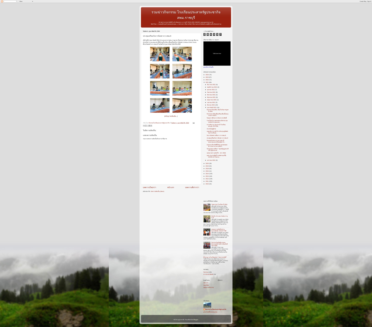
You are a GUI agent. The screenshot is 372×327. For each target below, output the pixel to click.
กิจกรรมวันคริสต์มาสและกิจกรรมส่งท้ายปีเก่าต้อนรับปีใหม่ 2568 (219, 244)
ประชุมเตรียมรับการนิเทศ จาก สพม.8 (217, 138)
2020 (207, 163)
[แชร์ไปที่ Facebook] (149, 126)
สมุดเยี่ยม (206, 285)
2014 (207, 173)
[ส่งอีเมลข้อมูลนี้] (144, 126)
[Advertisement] (165, 198)
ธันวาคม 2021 (211, 84)
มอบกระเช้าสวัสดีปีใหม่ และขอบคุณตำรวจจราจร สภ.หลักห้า (217, 145)
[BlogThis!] (146, 126)
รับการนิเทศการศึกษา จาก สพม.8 (216, 135)
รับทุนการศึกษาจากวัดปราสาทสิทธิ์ (217, 118)
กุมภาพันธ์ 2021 (212, 107)
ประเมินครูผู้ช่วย (211, 129)
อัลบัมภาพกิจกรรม (208, 287)
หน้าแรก (170, 187)
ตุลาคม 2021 (211, 89)
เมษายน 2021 (211, 102)
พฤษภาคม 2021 (212, 100)
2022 (207, 79)
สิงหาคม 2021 (211, 95)
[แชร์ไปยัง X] (148, 126)
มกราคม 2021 (211, 160)
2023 (207, 77)
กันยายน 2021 (211, 92)
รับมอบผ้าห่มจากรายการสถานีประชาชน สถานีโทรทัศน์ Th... (216, 141)
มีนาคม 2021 (211, 105)
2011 (207, 181)
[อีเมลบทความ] (193, 123)
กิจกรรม (205, 272)
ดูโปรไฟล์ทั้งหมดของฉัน (210, 312)
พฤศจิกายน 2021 (212, 87)
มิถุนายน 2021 (211, 97)
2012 (207, 179)
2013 (207, 176)
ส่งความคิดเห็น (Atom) (157, 191)
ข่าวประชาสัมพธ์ (208, 274)
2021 (207, 82)
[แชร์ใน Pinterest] (151, 126)
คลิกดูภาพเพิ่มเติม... (171, 116)
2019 (207, 166)
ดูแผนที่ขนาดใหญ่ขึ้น (208, 67)
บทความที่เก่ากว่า (192, 187)
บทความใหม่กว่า (149, 187)
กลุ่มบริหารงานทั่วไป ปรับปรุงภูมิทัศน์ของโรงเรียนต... (217, 132)
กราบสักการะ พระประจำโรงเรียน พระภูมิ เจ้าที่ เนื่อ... (216, 125)
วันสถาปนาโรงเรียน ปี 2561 (219, 204)
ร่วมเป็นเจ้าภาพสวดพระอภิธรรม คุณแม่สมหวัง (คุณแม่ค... (217, 121)
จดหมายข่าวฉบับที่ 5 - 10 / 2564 (216, 153)
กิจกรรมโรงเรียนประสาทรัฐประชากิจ (215, 309)
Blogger (195, 319)
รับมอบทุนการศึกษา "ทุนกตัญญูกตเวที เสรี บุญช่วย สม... (217, 149)
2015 (207, 171)
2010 (207, 184)
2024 (207, 74)
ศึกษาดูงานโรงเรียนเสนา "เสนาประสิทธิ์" (215, 257)
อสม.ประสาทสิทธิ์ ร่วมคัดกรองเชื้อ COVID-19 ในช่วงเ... (216, 156)
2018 (207, 168)
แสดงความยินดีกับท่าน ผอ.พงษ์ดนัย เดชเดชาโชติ (218, 230)
